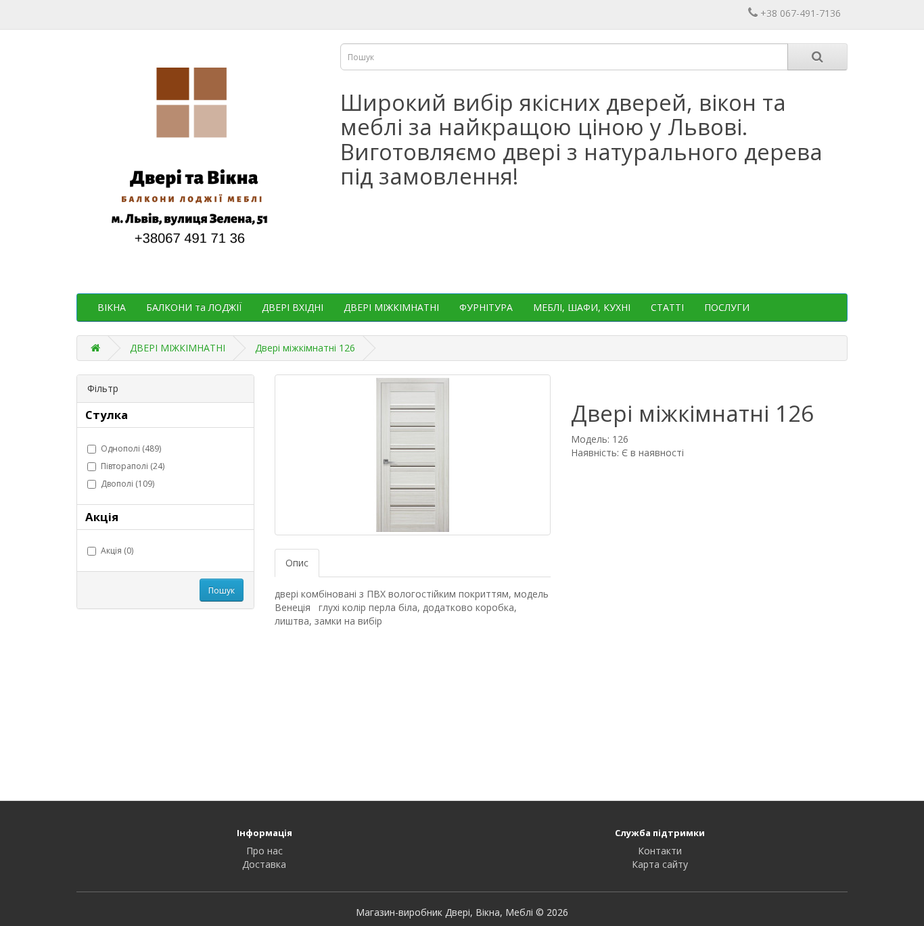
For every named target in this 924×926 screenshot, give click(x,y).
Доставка (264, 864)
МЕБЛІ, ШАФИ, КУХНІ (581, 307)
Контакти (660, 850)
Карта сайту (660, 864)
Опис (296, 562)
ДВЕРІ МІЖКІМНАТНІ (391, 307)
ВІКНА (111, 307)
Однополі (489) (131, 448)
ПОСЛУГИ (726, 307)
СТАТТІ (667, 307)
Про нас (264, 850)
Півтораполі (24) (132, 466)
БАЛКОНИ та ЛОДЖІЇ (193, 307)
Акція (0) (117, 550)
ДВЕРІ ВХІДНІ (292, 307)
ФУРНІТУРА (486, 307)
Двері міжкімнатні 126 (305, 347)
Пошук (221, 590)
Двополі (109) (127, 483)
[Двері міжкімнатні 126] (413, 454)
